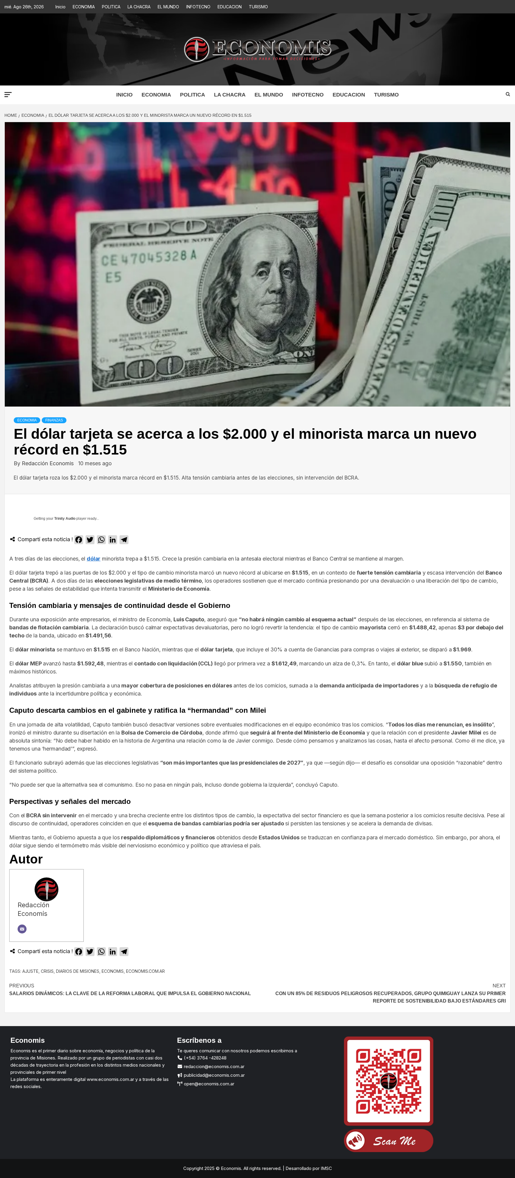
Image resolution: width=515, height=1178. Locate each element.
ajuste (30, 971)
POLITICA (111, 6)
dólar (93, 558)
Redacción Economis (48, 463)
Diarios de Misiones (77, 971)
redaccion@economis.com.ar (213, 1066)
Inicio (60, 6)
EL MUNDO (168, 6)
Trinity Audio (64, 518)
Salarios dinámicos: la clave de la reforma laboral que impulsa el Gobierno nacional (130, 989)
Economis (113, 971)
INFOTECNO (198, 6)
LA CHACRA (139, 6)
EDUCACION (230, 6)
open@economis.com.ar (208, 1084)
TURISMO (258, 6)
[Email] (22, 929)
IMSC (325, 1168)
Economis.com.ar (145, 971)
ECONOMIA (84, 6)
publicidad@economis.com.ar (214, 1075)
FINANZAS (54, 420)
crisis (47, 971)
